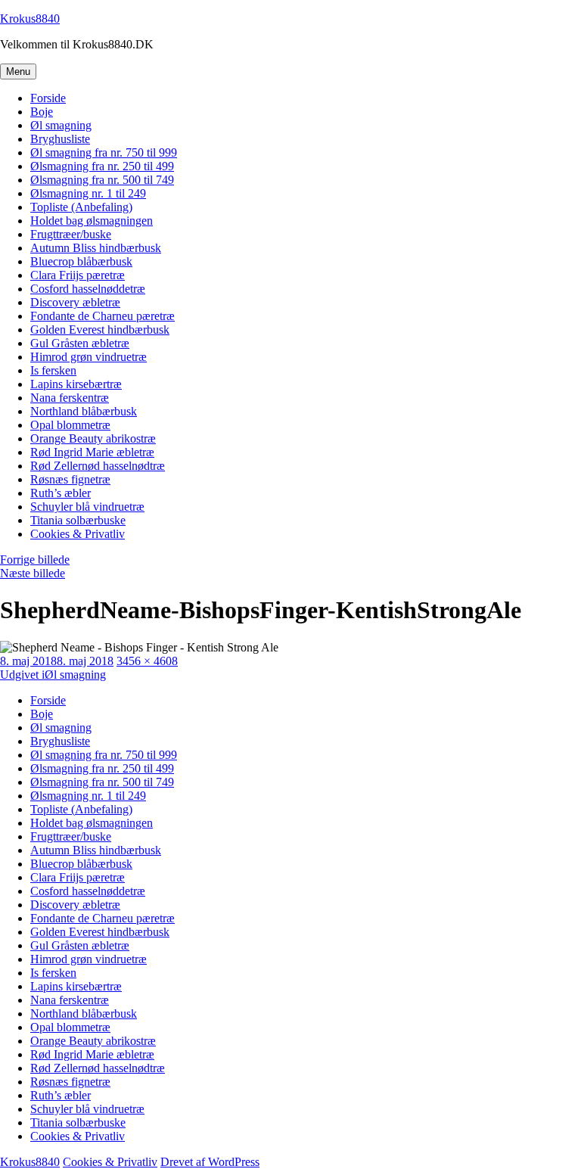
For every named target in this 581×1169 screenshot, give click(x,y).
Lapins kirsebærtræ (76, 384)
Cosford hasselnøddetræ (87, 288)
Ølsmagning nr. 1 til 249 (88, 193)
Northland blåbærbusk (83, 411)
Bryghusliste (60, 138)
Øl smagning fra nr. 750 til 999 (103, 152)
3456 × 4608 (147, 660)
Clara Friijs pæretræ (77, 275)
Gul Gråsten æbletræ (79, 343)
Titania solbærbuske (78, 520)
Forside (48, 98)
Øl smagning (61, 125)
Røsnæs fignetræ (70, 479)
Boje (41, 111)
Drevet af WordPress (209, 1161)
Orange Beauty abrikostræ (93, 438)
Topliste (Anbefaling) (81, 207)
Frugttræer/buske (70, 234)
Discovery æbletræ (75, 302)
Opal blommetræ (70, 424)
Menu (18, 71)
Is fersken (53, 370)
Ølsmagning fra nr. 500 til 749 (102, 179)
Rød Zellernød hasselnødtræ (97, 465)
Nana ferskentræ (69, 397)
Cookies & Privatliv (77, 533)
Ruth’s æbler (60, 493)
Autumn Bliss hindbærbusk (95, 247)
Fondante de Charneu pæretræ (102, 315)
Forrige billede (35, 559)
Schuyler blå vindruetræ (87, 506)
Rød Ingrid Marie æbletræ (92, 452)
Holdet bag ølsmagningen (91, 220)
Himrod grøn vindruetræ (88, 356)
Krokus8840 (30, 18)
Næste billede (32, 573)
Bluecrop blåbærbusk (81, 261)
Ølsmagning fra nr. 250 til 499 (102, 166)
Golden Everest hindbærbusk (99, 329)
